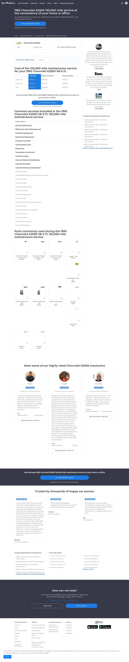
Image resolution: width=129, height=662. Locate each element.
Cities (16, 636)
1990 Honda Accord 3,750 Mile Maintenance (30, 561)
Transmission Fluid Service (25, 152)
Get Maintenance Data (66, 47)
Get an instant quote (30, 24)
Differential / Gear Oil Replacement (28, 129)
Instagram (69, 633)
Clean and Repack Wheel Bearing (27, 160)
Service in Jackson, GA (92, 561)
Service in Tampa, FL (57, 567)
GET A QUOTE (81, 606)
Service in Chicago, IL (91, 564)
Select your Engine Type (25, 60)
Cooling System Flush (23, 144)
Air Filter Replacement (23, 125)
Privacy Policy (36, 630)
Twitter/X (69, 630)
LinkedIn (69, 628)
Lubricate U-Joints (22, 156)
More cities (88, 569)
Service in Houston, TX (57, 564)
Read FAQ (47, 606)
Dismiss (7, 656)
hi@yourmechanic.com (70, 601)
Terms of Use (36, 638)
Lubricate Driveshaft (22, 164)
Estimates (17, 641)
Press (16, 628)
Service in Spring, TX (91, 567)
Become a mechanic (67, 3)
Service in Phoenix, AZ (57, 556)
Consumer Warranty (38, 625)
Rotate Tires (19, 148)
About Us (17, 625)
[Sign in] (126, 3)
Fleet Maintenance (20, 630)
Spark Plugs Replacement (24, 137)
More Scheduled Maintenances (97, 148)
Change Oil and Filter (23, 141)
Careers (16, 633)
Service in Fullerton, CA (92, 556)
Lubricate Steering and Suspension (28, 167)
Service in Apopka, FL (92, 559)
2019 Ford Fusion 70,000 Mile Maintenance (30, 572)
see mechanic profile (30, 420)
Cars (15, 639)
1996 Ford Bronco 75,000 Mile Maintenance (30, 569)
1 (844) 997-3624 (56, 601)
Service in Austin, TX (57, 559)
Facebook (69, 625)
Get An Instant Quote (47, 103)
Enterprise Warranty (38, 628)
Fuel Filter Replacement (24, 133)
